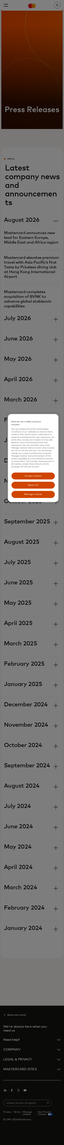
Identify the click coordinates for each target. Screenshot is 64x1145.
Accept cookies (33, 476)
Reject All (33, 485)
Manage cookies (33, 494)
